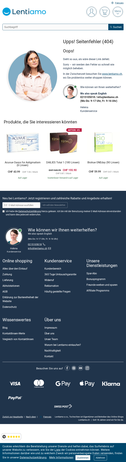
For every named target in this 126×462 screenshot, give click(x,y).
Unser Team (51, 339)
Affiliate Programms (97, 290)
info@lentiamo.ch (107, 97)
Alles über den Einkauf (14, 268)
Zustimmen (83, 457)
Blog (5, 327)
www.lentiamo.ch (112, 74)
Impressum (50, 327)
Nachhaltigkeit (52, 350)
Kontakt (48, 356)
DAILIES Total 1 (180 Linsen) (63, 162)
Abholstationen (11, 286)
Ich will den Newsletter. (54, 205)
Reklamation (51, 286)
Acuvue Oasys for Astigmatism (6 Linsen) (23, 164)
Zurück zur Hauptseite (12, 416)
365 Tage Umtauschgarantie (60, 274)
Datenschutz (9, 307)
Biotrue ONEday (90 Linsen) (103, 162)
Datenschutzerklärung (33, 457)
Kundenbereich (52, 268)
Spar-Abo (91, 273)
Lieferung (7, 280)
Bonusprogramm (95, 279)
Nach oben (31, 416)
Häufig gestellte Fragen (57, 291)
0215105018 (87, 97)
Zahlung (7, 274)
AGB (4, 291)
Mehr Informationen (61, 457)
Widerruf (49, 280)
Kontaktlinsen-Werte (13, 333)
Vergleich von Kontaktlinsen (18, 339)
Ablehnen (100, 457)
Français (119, 2)
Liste (57, 450)
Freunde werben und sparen (101, 285)
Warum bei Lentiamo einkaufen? (62, 345)
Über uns (49, 333)
